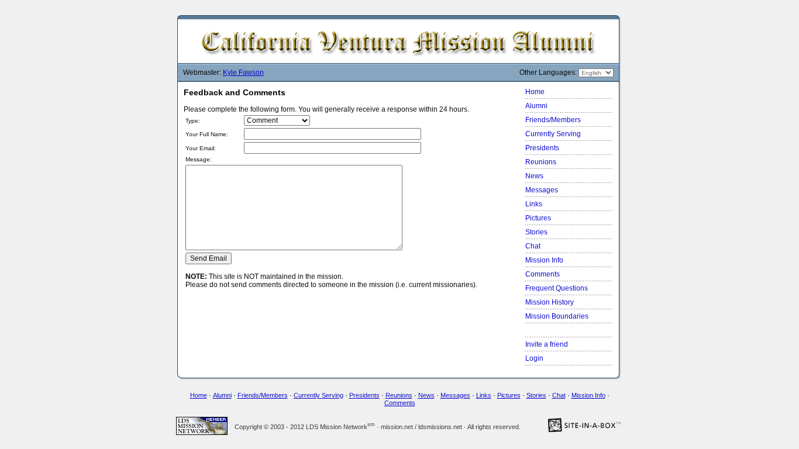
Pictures (538, 218)
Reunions (540, 162)
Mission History (549, 302)
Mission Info (544, 260)
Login (534, 358)
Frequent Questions (556, 288)
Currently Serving (553, 134)
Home (535, 92)
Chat (532, 246)
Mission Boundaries (556, 316)
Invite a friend (546, 344)
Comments (542, 274)
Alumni (536, 106)
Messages (541, 190)
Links (533, 204)
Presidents (542, 148)
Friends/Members (553, 120)
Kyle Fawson (243, 72)
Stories (536, 232)
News (534, 176)
